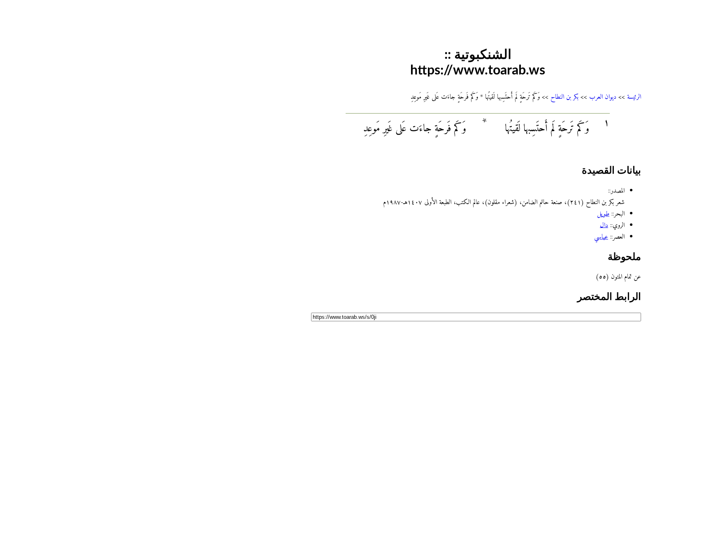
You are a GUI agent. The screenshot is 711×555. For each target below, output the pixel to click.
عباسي (601, 237)
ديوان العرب (602, 97)
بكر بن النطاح (565, 97)
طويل (603, 214)
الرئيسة (634, 97)
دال (604, 225)
